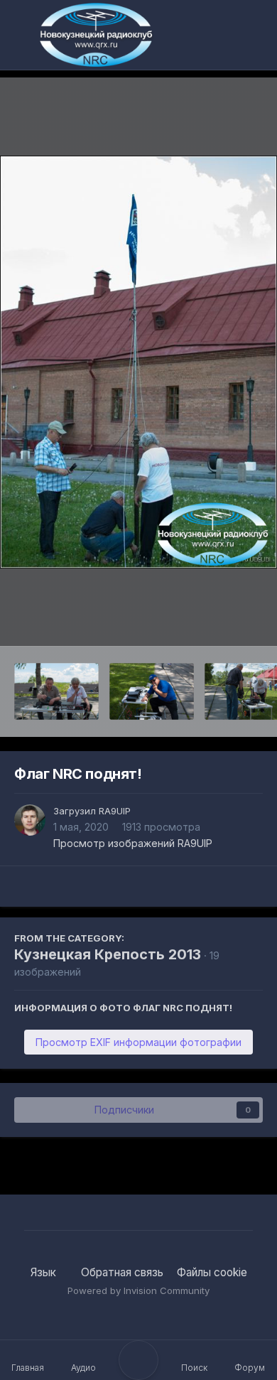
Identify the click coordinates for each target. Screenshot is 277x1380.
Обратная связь (122, 1272)
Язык (45, 1272)
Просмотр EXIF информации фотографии (138, 1042)
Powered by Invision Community (138, 1290)
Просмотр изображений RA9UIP (132, 843)
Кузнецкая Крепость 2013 (107, 954)
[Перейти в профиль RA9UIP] (29, 820)
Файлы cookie (212, 1272)
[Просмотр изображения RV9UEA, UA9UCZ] (56, 691)
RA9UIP (115, 810)
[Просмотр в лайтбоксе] (138, 362)
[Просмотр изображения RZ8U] (151, 691)
